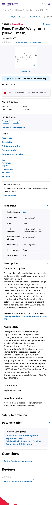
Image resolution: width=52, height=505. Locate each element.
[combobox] (26, 10)
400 (24, 212)
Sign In (8, 78)
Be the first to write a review (19, 482)
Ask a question (35, 42)
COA (6, 121)
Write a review (22, 42)
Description (7, 142)
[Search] (47, 10)
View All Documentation (13, 127)
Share (47, 24)
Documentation (9, 150)
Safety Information (11, 146)
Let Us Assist (10, 195)
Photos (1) (26, 71)
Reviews (6, 176)
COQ (16, 121)
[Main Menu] (3, 4)
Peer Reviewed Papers (6, 163)
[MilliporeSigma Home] (12, 4)
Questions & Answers (8, 171)
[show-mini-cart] (48, 4)
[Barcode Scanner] (43, 4)
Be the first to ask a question (18, 461)
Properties (7, 138)
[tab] (25, 17)
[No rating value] (7, 42)
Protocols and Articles (12, 154)
